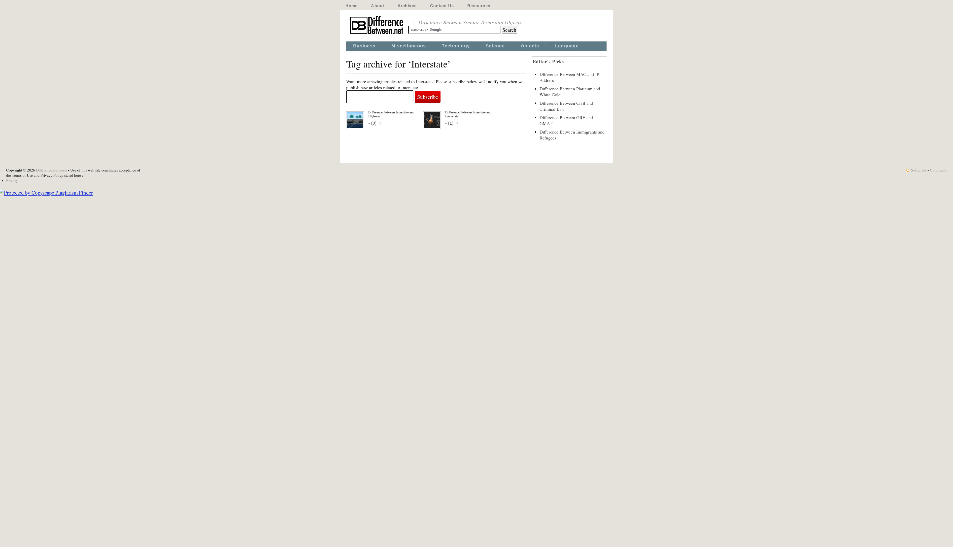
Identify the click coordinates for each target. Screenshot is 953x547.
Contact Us (442, 6)
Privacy (12, 180)
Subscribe (918, 169)
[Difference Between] (377, 34)
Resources (478, 6)
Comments (938, 169)
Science (495, 45)
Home (351, 6)
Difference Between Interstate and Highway (391, 114)
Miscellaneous (408, 45)
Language (567, 45)
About (377, 6)
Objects (530, 45)
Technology (456, 45)
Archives (407, 6)
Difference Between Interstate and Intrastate (468, 114)
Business (364, 45)
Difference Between (51, 169)
